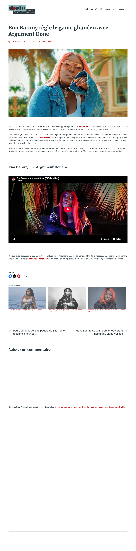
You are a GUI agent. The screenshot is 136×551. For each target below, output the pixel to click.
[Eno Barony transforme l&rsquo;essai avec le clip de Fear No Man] (107, 298)
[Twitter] (91, 9)
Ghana (44, 41)
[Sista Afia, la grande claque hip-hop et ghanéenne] (27, 298)
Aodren (32, 41)
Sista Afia (83, 126)
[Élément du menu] (87, 9)
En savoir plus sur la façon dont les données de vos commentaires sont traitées (90, 407)
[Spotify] (101, 9)
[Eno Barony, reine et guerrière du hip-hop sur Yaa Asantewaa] (67, 298)
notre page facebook (38, 259)
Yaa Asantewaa (42, 137)
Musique (51, 41)
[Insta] (96, 9)
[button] (109, 9)
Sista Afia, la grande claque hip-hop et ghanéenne (25, 310)
